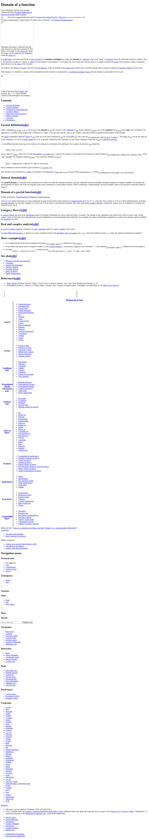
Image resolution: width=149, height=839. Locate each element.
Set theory (7, 463)
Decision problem (24, 517)
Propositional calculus (26, 384)
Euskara (9, 730)
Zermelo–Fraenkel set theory (28, 458)
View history (10, 604)
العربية (8, 707)
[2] (6, 186)
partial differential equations (13, 233)
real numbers (42, 68)
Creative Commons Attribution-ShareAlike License (44, 811)
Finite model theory (25, 483)
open (35, 229)
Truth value (22, 485)
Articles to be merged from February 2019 (21, 544)
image (116, 62)
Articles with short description (17, 548)
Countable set (23, 432)
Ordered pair (23, 450)
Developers (10, 826)
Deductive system (24, 348)
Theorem (21, 329)
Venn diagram (23, 376)
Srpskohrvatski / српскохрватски (18, 784)
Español (9, 726)
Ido (7, 748)
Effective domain (12, 267)
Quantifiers (22, 401)
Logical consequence (26, 331)
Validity (21, 368)
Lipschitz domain (12, 269)
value (32, 62)
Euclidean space (63, 233)
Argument (22, 366)
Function (21, 446)
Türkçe (8, 795)
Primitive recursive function (28, 524)
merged (40, 17)
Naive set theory (12, 271)
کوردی (8, 779)
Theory (21, 340)
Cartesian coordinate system (79, 72)
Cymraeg (9, 718)
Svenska (9, 788)
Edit (7, 602)
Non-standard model (25, 481)
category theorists (96, 203)
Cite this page (11, 685)
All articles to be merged (15, 546)
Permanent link (11, 679)
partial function (52, 17)
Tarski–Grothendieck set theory (29, 471)
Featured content (12, 636)
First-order (22, 399)
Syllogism (22, 372)
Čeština (8, 716)
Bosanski (9, 712)
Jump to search (20, 14)
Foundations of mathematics (28, 456)
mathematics (7, 59)
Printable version (12, 698)
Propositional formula (26, 386)
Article (8, 580)
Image (20, 442)
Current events (11, 638)
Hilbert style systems (25, 352)
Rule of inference (24, 325)
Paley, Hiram (12, 283)
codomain (69, 130)
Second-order (23, 405)
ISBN (105, 285)
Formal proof (23, 308)
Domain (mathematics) (23, 12)
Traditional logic (7, 369)
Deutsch (9, 722)
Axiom (20, 323)
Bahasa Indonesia (12, 750)
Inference (21, 364)
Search (4, 618)
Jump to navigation (8, 14)
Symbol (21, 336)
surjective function (110, 139)
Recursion (22, 511)
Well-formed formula (26, 313)
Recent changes (11, 659)
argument (109, 59)
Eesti (7, 724)
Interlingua (10, 752)
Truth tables (22, 391)
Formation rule (23, 306)
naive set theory (36, 59)
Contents (9, 634)
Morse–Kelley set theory (27, 469)
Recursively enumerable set (28, 515)
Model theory (7, 482)
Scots (8, 775)
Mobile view (10, 830)
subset (29, 172)
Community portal (12, 657)
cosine (23, 68)
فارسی (8, 733)
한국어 (8, 741)
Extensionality (23, 421)
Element (21, 317)
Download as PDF (12, 696)
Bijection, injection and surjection (18, 261)
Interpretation (23, 479)
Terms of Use (115, 811)
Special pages (11, 677)
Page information (12, 681)
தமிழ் (8, 790)
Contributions (11, 567)
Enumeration (23, 419)
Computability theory (7, 517)
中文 (7, 801)
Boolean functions (25, 382)
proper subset (28, 139)
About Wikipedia (12, 655)
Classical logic (23, 321)
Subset (20, 427)
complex (62, 229)
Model (20, 477)
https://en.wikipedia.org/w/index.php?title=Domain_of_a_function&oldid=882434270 (44, 528)
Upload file (10, 675)
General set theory (25, 462)
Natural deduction (24, 354)
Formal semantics (24, 310)
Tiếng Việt (9, 799)
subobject (7, 219)
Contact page (10, 661)
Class (20, 319)
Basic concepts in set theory (16, 536)
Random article (11, 640)
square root (70, 68)
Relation (21, 327)
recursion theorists (7, 203)
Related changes (12, 673)
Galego (8, 739)
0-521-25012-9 (113, 285)
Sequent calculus (24, 356)
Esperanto (9, 728)
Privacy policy (11, 817)
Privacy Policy (129, 811)
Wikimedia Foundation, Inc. (36, 813)
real (4, 229)
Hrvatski (9, 745)
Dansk (8, 720)
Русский (9, 773)
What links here (11, 671)
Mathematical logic (74, 300)
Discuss (62, 17)
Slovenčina (10, 777)
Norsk (8, 765)
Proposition (22, 362)
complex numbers (125, 68)
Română (9, 771)
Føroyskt (9, 735)
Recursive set (23, 436)
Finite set (21, 423)
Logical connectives (25, 389)
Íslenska (9, 754)
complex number (55, 247)
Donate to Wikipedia (13, 642)
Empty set (22, 415)
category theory (8, 215)
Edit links (4, 805)
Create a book (11, 694)
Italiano (8, 756)
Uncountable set (24, 434)
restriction (49, 172)
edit (25, 124)
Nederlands (10, 760)
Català (8, 714)
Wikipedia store (11, 644)
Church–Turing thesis (26, 520)
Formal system (23, 346)
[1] (58, 61)
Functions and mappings (15, 534)
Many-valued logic (25, 393)
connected (41, 229)
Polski (8, 767)
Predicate (21, 403)
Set (19, 315)
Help (7, 653)
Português (9, 769)
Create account (11, 569)
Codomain (9, 263)
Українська (10, 797)
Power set (21, 429)
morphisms (30, 215)
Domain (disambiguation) (63, 20)
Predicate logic (7, 403)
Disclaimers (10, 822)
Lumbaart (9, 758)
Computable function (26, 522)
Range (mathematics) (13, 273)
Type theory (22, 333)
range (19, 64)
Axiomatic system (24, 350)
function (86, 59)
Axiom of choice (24, 460)
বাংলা (7, 709)
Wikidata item (11, 683)
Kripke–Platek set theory (27, 464)
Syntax (20, 338)
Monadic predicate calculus (28, 407)
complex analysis (15, 229)
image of (24, 51)
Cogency (21, 370)
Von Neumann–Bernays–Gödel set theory (33, 467)
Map (20, 444)
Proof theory (7, 499)
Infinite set (22, 425)
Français (9, 737)
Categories (5, 530)
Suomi (8, 786)
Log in (8, 571)
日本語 (8, 762)
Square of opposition (26, 374)
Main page (9, 632)
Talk (7, 565)
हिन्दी (7, 743)
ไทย (7, 792)
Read (7, 600)
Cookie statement (12, 828)
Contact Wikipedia (12, 824)
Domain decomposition (14, 265)
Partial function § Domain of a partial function (33, 197)
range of (11, 55)
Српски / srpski (11, 781)
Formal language (24, 304)
